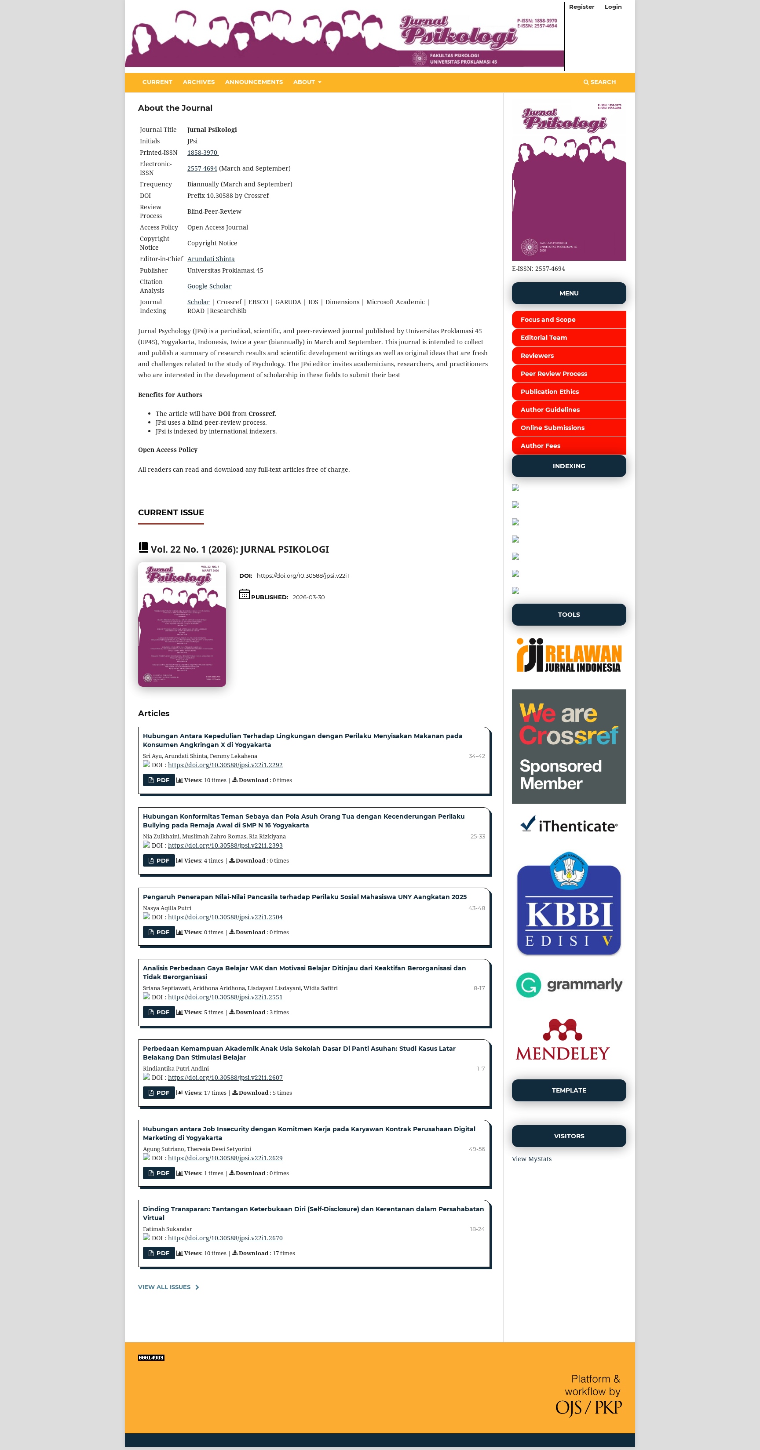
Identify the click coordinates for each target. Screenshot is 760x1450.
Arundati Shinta (211, 259)
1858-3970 (203, 152)
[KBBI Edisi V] (569, 958)
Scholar (198, 302)
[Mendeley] (562, 1067)
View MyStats (532, 1159)
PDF (162, 779)
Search (602, 81)
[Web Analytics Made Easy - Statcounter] (151, 1358)
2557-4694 (202, 168)
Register (582, 6)
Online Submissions (553, 428)
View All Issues (164, 1286)
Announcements (254, 81)
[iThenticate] (569, 837)
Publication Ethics (550, 392)
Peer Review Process (554, 374)
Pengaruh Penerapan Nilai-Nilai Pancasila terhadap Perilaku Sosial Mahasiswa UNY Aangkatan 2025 (305, 897)
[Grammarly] (569, 999)
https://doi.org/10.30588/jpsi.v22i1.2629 (225, 1158)
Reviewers (537, 356)
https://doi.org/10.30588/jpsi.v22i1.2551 (225, 997)
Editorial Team (544, 338)
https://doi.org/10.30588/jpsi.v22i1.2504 (225, 917)
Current (157, 81)
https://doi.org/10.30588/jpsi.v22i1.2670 (225, 1238)
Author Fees (540, 446)
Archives (199, 81)
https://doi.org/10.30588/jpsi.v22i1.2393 (225, 845)
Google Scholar (209, 286)
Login (613, 6)
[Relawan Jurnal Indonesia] (569, 677)
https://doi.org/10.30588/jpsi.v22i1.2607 (225, 1077)
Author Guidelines (550, 410)
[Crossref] (569, 801)
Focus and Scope (548, 320)
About (305, 81)
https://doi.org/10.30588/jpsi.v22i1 (303, 575)
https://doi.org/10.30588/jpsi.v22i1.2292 (225, 765)
